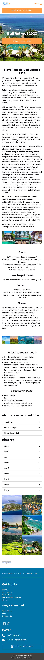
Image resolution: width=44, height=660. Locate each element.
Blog (4, 613)
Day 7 (6, 479)
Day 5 (6, 468)
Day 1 (6, 446)
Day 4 (6, 462)
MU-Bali (21, 325)
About (4, 600)
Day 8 (6, 484)
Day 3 (6, 457)
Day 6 (6, 473)
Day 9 (6, 490)
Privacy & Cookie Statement (22, 658)
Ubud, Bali (8, 422)
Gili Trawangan (10, 427)
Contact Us (7, 616)
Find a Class (7, 595)
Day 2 (6, 452)
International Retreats (14, 574)
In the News (7, 611)
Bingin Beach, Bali (11, 433)
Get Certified (7, 592)
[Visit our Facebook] (4, 623)
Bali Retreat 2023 (31, 574)
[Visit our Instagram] (8, 623)
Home (4, 590)
